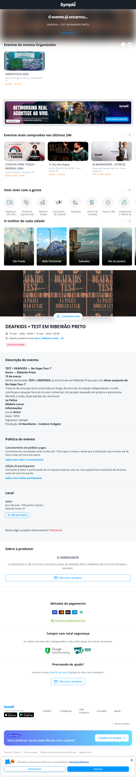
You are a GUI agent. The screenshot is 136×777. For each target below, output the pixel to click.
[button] (9, 762)
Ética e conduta (31, 752)
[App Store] (10, 714)
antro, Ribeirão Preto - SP (49, 338)
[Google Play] (26, 714)
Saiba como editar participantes (23, 478)
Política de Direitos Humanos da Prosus (58, 752)
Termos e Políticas (12, 752)
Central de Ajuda (58, 672)
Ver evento (68, 32)
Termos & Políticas (79, 761)
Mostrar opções (122, 723)
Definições (34, 769)
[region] (68, 766)
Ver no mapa (19, 515)
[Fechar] (131, 760)
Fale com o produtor (70, 577)
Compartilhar (71, 316)
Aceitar (98, 769)
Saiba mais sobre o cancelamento (24, 459)
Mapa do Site (85, 752)
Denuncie (56, 530)
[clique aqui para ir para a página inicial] (68, 4)
